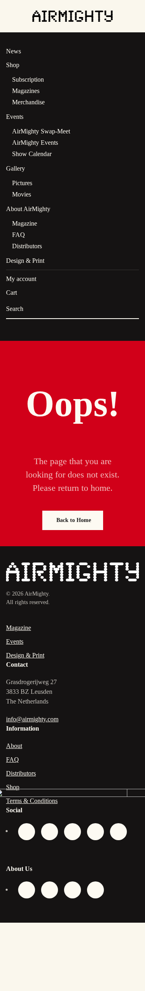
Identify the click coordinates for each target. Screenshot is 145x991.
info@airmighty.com (32, 719)
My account (21, 278)
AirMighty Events (35, 142)
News (13, 51)
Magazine (24, 223)
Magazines (25, 90)
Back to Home (73, 520)
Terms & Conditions (32, 800)
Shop (12, 64)
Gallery (15, 168)
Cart (11, 292)
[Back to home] (72, 16)
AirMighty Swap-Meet (41, 131)
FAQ (18, 234)
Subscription (28, 79)
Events (14, 116)
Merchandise (28, 102)
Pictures (22, 183)
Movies (21, 194)
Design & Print (25, 260)
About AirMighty (28, 208)
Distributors (27, 246)
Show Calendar (32, 153)
